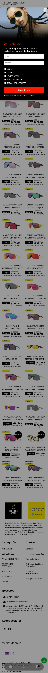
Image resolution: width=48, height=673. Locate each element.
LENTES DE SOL (13, 76)
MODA (9, 69)
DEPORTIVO (11, 73)
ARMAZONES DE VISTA (15, 80)
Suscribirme (24, 90)
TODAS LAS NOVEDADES (16, 83)
